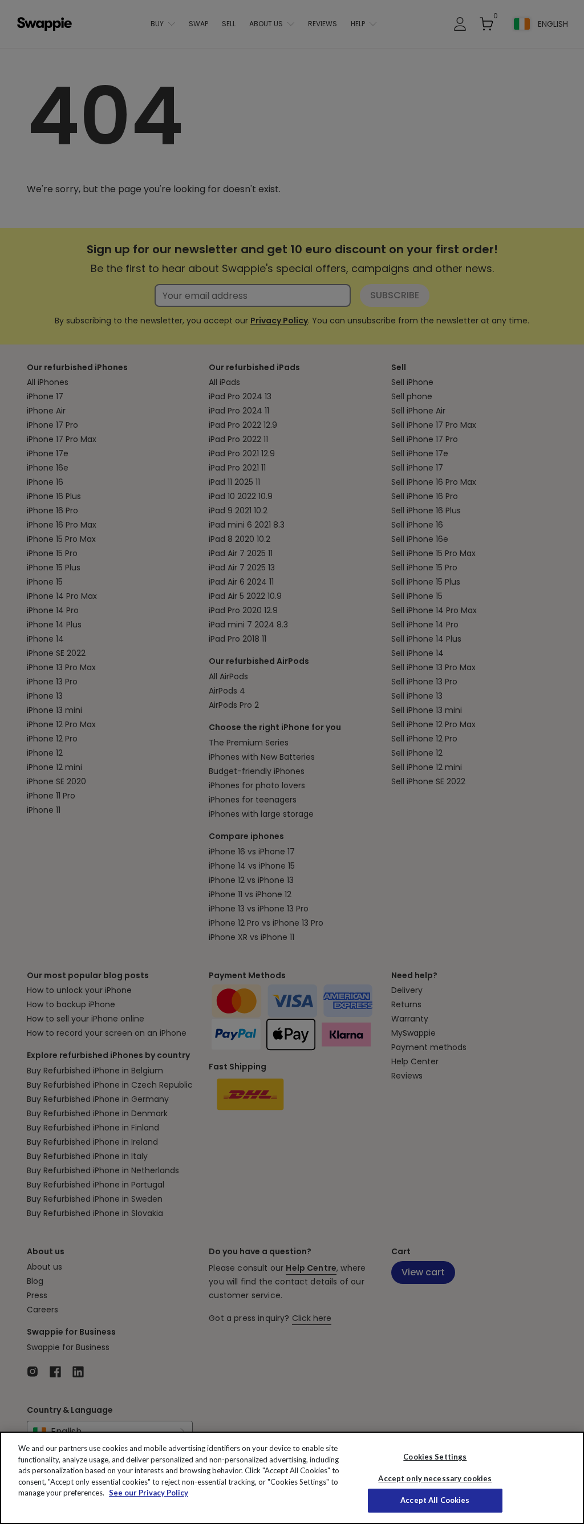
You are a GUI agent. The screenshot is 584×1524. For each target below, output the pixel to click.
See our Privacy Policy (148, 1492)
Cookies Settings (435, 1456)
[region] (292, 1478)
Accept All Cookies (434, 1500)
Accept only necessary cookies (435, 1478)
